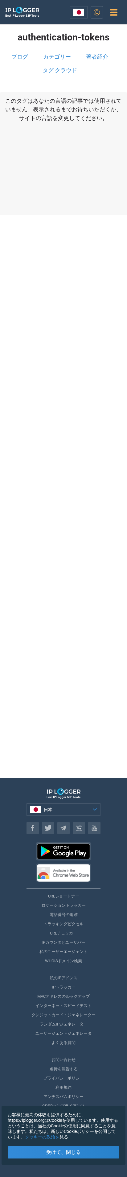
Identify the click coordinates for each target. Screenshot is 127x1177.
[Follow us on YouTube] (94, 828)
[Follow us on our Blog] (79, 828)
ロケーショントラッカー (64, 905)
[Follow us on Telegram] (63, 828)
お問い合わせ (63, 1059)
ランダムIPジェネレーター (64, 1024)
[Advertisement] (63, 512)
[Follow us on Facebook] (33, 828)
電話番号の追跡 (64, 914)
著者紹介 (97, 56)
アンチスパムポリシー (63, 1096)
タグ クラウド (60, 70)
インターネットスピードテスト (63, 1005)
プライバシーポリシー (63, 1078)
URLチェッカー (63, 933)
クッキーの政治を (42, 1136)
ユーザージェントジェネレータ (63, 1033)
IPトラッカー (64, 987)
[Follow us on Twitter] (48, 828)
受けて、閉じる (63, 1152)
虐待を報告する (64, 1069)
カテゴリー (57, 56)
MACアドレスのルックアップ (63, 996)
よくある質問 (63, 1042)
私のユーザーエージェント (63, 951)
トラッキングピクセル (63, 924)
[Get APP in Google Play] (63, 851)
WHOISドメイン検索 (63, 961)
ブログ (19, 56)
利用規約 (63, 1087)
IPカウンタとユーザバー (63, 942)
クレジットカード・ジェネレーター (63, 1015)
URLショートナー (63, 896)
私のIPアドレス (63, 978)
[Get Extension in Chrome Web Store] (63, 873)
